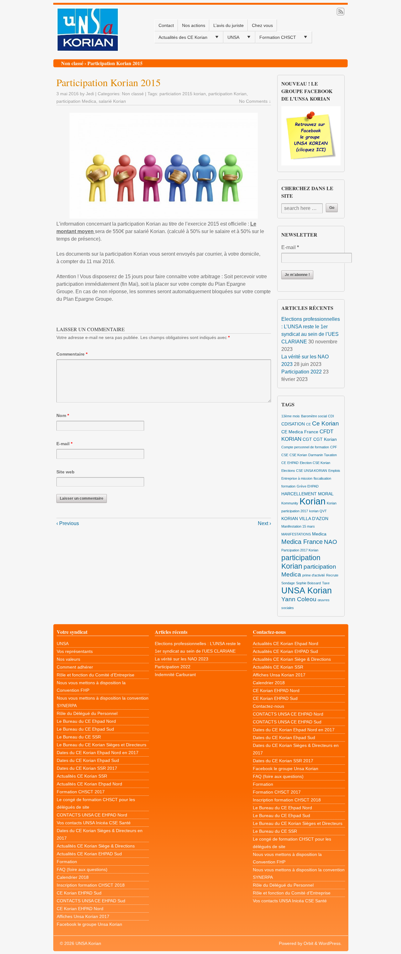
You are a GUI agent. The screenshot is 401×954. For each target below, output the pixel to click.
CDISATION (293, 423)
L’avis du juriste (228, 25)
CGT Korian (325, 439)
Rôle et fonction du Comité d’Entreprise (95, 674)
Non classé (72, 63)
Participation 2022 (301, 371)
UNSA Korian (306, 590)
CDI (331, 416)
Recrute (332, 575)
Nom (62, 415)
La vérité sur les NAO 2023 (181, 658)
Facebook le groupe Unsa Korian (89, 924)
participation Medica (76, 101)
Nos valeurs (68, 659)
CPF (333, 447)
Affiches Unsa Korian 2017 (83, 916)
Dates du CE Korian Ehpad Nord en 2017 (97, 752)
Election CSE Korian (315, 463)
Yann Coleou (298, 599)
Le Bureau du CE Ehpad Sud (85, 729)
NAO (330, 542)
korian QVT (318, 511)
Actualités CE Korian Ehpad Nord (89, 783)
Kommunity (289, 503)
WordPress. (330, 943)
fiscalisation (322, 478)
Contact (166, 25)
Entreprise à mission (296, 478)
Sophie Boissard (308, 583)
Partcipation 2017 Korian (299, 550)
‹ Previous (67, 523)
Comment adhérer (75, 667)
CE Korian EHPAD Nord (80, 908)
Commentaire (71, 354)
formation (288, 486)
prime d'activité (313, 575)
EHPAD (293, 463)
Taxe (326, 583)
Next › (264, 523)
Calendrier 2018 (73, 877)
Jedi (90, 93)
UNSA (233, 37)
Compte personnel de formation (305, 447)
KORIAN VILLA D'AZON (304, 518)
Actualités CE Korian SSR (82, 776)
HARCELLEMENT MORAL (307, 493)
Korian (312, 501)
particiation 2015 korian (182, 93)
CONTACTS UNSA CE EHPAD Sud (91, 900)
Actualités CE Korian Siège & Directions (96, 845)
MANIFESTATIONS (296, 534)
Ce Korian (325, 423)
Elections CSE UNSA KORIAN (304, 470)
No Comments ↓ (255, 101)
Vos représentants (75, 651)
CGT (307, 439)
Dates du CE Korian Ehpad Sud (88, 760)
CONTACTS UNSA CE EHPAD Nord (92, 814)
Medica (319, 533)
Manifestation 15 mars (298, 526)
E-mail (64, 443)
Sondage (288, 583)
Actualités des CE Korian (183, 37)
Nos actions (193, 25)
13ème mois (290, 416)
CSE (284, 455)
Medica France (302, 541)
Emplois (334, 470)
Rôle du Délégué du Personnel (87, 713)
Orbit (308, 943)
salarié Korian (112, 101)
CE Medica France (299, 431)
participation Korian (227, 93)
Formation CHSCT (277, 37)
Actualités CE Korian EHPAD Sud (89, 853)
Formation (67, 861)
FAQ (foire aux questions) (82, 869)
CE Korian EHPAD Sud (79, 892)
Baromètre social (314, 416)
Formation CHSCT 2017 (81, 791)
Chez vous (262, 25)
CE (308, 424)
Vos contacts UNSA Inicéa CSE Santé (94, 822)
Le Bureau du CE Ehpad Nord (86, 721)
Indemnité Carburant (175, 674)
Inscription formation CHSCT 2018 (91, 885)
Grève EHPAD (308, 486)
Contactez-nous (268, 706)
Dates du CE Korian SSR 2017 (87, 768)
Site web (65, 471)
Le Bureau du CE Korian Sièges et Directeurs (101, 744)
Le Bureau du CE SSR (79, 736)
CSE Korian (298, 455)
